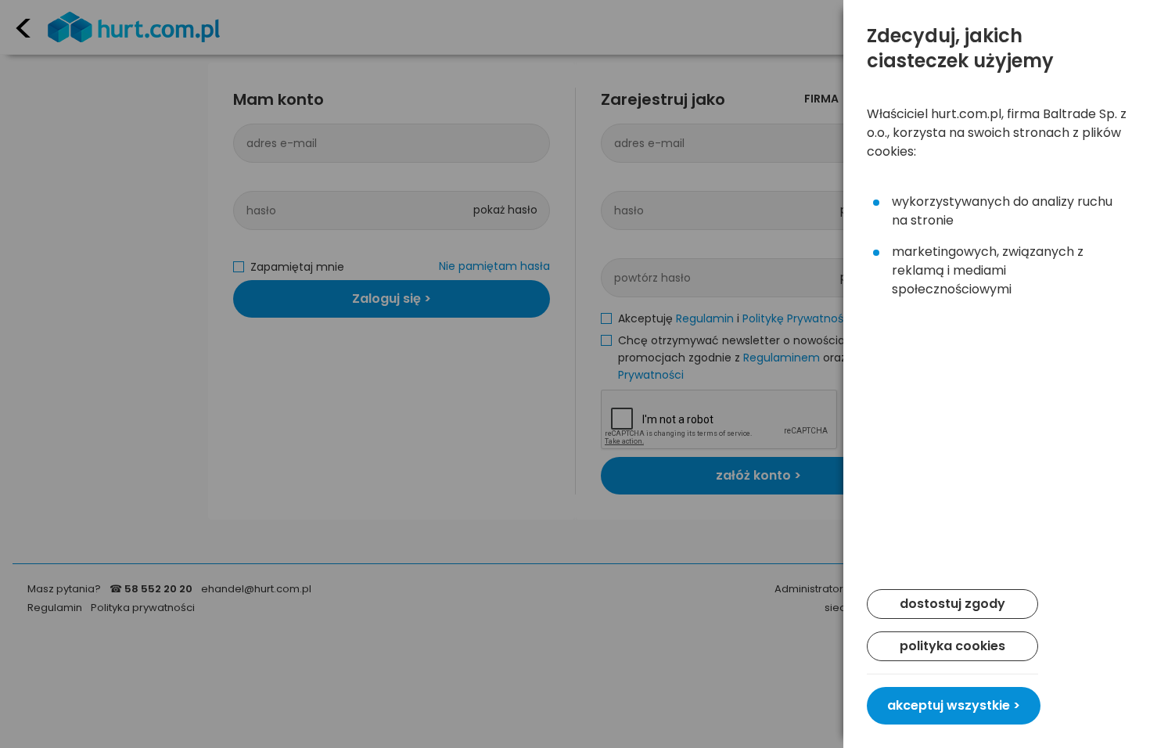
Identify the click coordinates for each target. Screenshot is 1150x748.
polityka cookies (952, 646)
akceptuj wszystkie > (953, 705)
